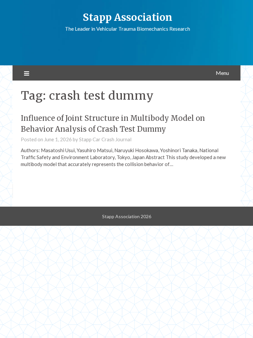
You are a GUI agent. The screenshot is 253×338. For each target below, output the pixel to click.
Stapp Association (127, 17)
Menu (222, 73)
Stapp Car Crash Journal (105, 139)
